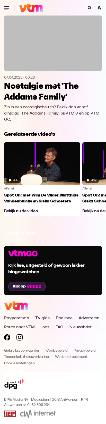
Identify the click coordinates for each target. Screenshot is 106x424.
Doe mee (64, 318)
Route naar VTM (19, 327)
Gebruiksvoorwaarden (22, 351)
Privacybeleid (84, 351)
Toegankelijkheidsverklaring (26, 357)
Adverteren (89, 318)
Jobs (45, 327)
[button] (99, 7)
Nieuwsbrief (80, 327)
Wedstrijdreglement (71, 357)
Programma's (16, 318)
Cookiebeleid (56, 351)
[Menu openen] (7, 8)
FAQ (59, 327)
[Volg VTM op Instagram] (19, 338)
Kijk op (19, 286)
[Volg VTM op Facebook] (7, 338)
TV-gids (42, 318)
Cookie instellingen (19, 363)
